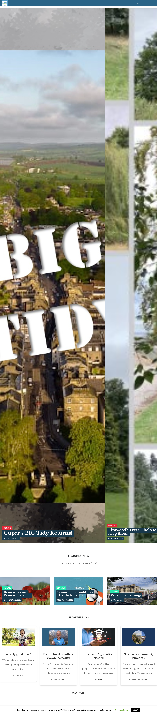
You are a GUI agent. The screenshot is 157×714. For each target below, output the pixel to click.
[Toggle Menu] (153, 3)
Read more (78, 693)
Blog (26, 676)
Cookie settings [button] (121, 710)
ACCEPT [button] (136, 710)
